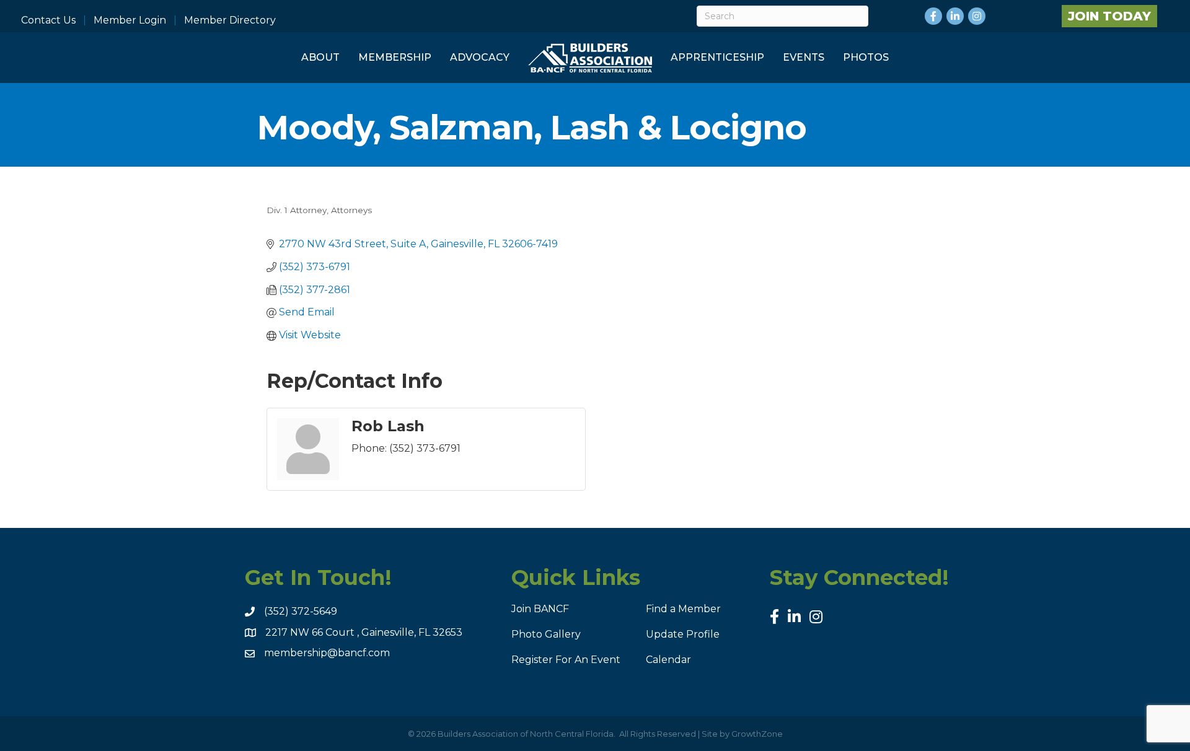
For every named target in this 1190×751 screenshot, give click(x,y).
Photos (866, 57)
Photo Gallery (546, 634)
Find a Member (683, 609)
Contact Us (48, 20)
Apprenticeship (717, 57)
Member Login (130, 20)
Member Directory (230, 20)
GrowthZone (757, 734)
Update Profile (683, 634)
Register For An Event (565, 659)
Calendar (668, 659)
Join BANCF (540, 609)
